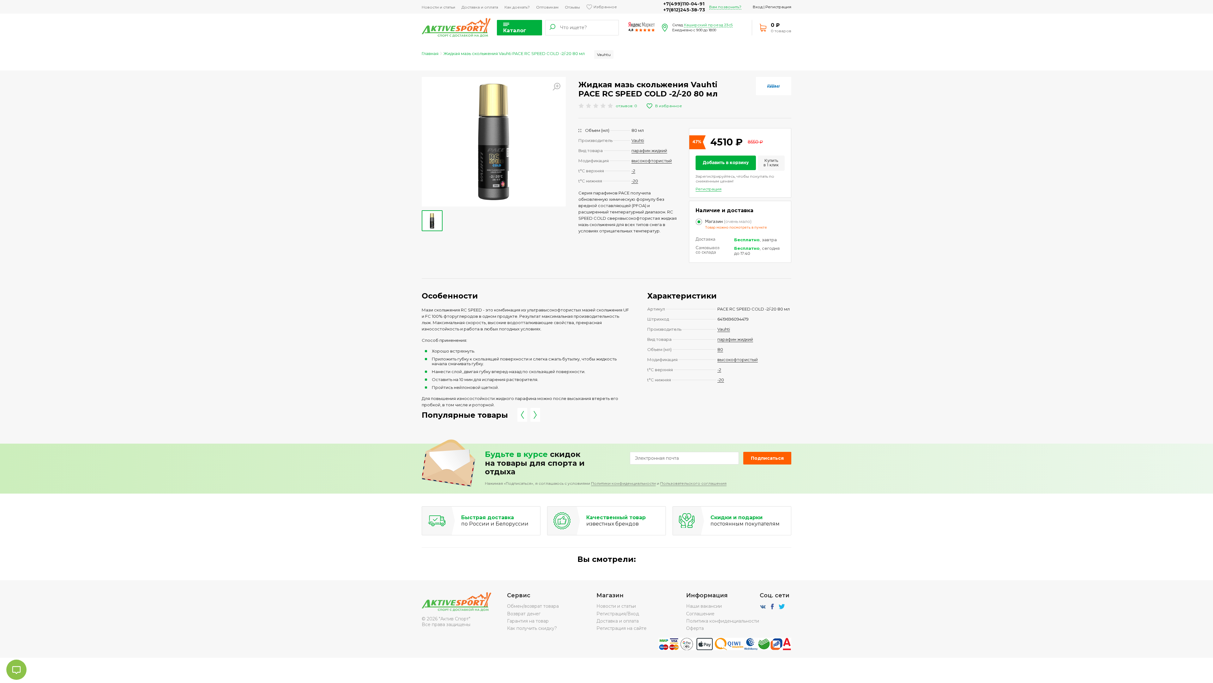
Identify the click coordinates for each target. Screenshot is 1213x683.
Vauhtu (604, 54)
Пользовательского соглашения (693, 483)
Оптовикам (547, 7)
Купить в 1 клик (771, 163)
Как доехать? (517, 7)
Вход (758, 6)
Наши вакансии (704, 606)
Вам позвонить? (725, 6)
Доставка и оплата (480, 7)
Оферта (695, 628)
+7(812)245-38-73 (684, 10)
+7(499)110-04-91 (683, 4)
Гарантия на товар (528, 621)
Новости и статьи (438, 7)
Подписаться (767, 458)
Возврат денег (523, 614)
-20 (634, 180)
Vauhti (637, 140)
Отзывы (572, 7)
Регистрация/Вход (617, 614)
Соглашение (700, 614)
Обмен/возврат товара (533, 606)
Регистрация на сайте (621, 628)
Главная (430, 53)
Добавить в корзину (726, 163)
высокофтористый (651, 160)
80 (720, 349)
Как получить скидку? (532, 628)
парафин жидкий (649, 150)
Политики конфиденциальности (623, 483)
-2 (633, 170)
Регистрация (778, 6)
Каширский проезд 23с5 (708, 24)
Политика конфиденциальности (722, 621)
